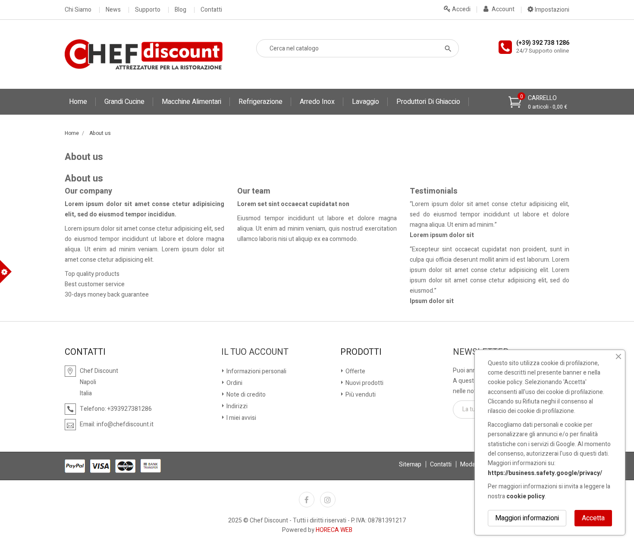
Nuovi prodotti (363, 383)
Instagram (328, 499)
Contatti (211, 10)
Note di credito (245, 394)
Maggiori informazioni (527, 518)
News (113, 10)
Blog (180, 10)
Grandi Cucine (124, 102)
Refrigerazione (260, 102)
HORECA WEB (334, 530)
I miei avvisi (240, 417)
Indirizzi (236, 406)
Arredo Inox (317, 102)
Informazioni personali (255, 371)
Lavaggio (365, 102)
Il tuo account (255, 352)
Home (78, 102)
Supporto (147, 10)
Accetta (593, 518)
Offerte (354, 371)
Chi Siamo (78, 10)
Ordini (233, 383)
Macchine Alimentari (191, 102)
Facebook (306, 499)
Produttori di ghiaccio (428, 102)
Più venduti (360, 394)
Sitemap (410, 464)
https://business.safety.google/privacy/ (545, 473)
